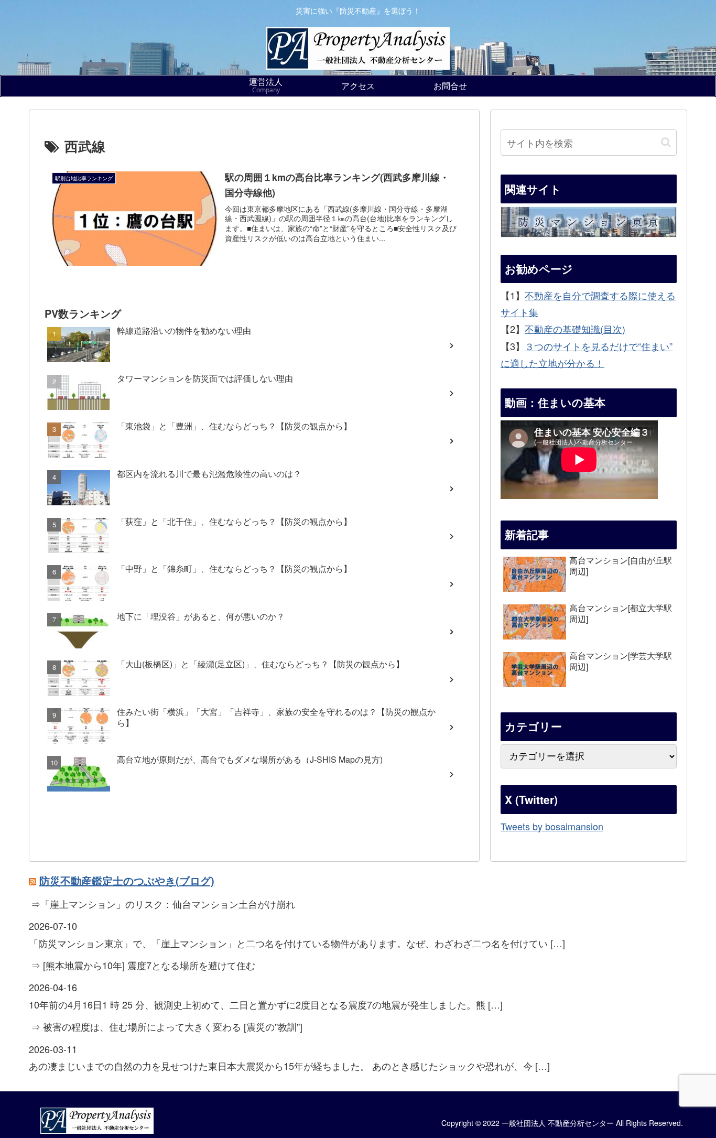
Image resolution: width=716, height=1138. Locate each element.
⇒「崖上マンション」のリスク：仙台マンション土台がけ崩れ (163, 904)
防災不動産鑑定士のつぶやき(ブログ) (126, 880)
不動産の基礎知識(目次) (575, 328)
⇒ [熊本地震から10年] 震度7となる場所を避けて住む (143, 965)
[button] (666, 142)
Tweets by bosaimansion (552, 825)
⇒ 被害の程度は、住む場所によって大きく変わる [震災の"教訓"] (166, 1026)
